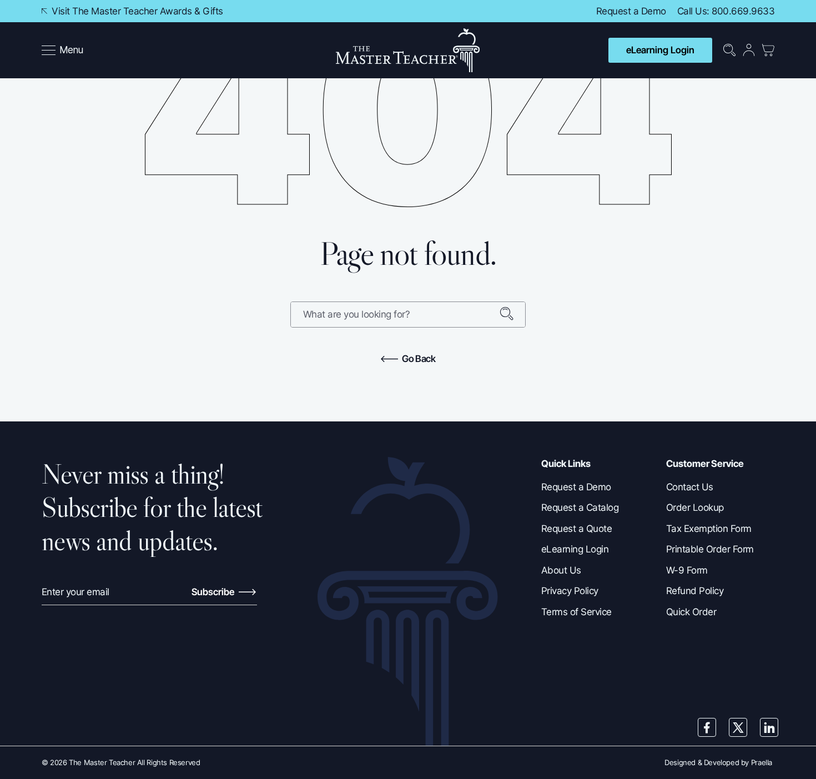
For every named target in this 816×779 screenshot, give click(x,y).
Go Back (418, 358)
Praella (761, 762)
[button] (62, 50)
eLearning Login (660, 50)
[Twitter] (738, 727)
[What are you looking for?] (512, 314)
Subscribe (214, 591)
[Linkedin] (769, 727)
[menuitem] (63, 50)
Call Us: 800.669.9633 (725, 11)
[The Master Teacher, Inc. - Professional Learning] (408, 50)
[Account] (749, 50)
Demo (653, 11)
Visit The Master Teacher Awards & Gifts (136, 11)
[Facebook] (707, 727)
